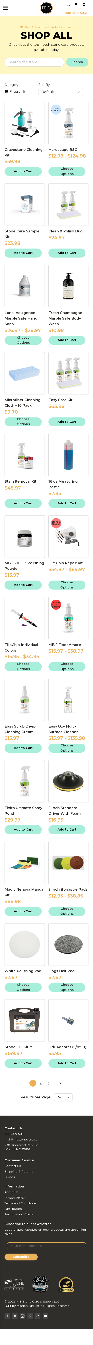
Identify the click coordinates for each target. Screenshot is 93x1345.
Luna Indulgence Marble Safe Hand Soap (21, 318)
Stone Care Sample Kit (22, 234)
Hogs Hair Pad (61, 971)
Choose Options (67, 171)
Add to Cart (23, 171)
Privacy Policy (14, 1197)
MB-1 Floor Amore (64, 645)
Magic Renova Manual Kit (24, 892)
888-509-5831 (76, 13)
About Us (11, 1192)
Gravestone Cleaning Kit (24, 152)
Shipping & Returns (19, 1171)
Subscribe (21, 1257)
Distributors (13, 1208)
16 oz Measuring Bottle (63, 484)
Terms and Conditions (20, 1203)
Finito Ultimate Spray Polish (23, 811)
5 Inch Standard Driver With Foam (64, 811)
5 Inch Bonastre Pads (68, 889)
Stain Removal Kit (20, 481)
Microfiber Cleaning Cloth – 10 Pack (22, 403)
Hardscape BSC (62, 149)
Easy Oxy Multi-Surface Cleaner (63, 729)
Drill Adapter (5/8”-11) (67, 1047)
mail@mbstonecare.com (22, 1139)
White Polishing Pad (23, 971)
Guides (10, 1177)
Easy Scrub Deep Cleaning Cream (20, 729)
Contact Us (13, 1166)
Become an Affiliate (19, 1214)
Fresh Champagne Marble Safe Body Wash (65, 318)
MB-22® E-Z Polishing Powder (24, 566)
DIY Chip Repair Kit (65, 563)
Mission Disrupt (27, 1305)
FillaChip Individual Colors (21, 647)
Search (77, 62)
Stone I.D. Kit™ (18, 1047)
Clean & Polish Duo (65, 231)
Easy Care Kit (60, 400)
